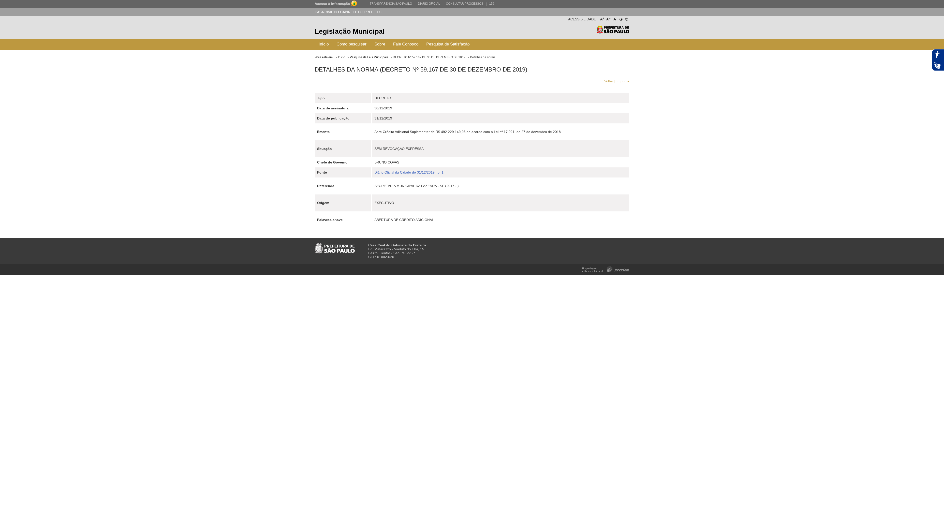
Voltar (608, 81)
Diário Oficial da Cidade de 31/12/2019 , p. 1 (408, 172)
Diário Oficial (429, 3)
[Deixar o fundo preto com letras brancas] (621, 18)
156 (491, 3)
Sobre (379, 44)
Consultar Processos (464, 3)
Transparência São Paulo (391, 3)
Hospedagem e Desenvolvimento (605, 268)
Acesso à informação (332, 4)
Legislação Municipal (350, 31)
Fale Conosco (405, 44)
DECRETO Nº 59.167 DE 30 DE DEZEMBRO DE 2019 (429, 57)
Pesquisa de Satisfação (448, 44)
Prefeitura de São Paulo (613, 32)
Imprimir (623, 81)
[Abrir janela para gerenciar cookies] (626, 18)
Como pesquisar (352, 44)
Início (324, 44)
